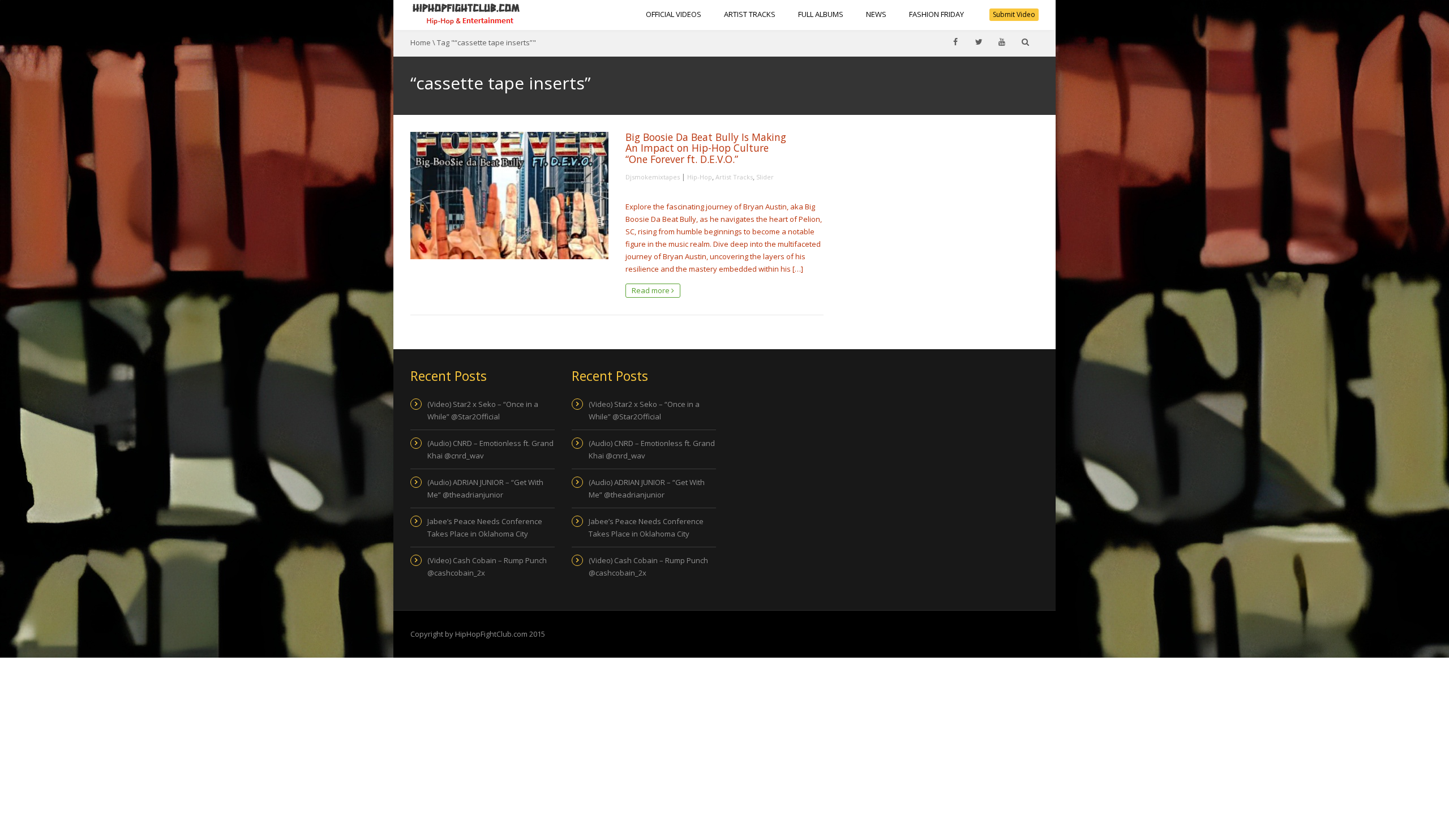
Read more (651, 290)
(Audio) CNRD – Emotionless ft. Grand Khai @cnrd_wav (490, 449)
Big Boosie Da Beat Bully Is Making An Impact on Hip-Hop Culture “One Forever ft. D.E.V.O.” (705, 148)
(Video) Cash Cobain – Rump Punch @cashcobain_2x (487, 566)
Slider (765, 177)
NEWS (876, 14)
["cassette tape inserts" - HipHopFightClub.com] (466, 14)
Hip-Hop (699, 177)
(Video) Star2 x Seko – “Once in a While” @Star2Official (482, 410)
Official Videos (673, 14)
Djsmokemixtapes (652, 177)
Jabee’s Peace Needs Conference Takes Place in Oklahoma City (484, 527)
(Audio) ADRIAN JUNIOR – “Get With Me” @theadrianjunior (485, 488)
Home (420, 42)
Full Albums (820, 14)
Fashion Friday (936, 14)
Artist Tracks (749, 14)
